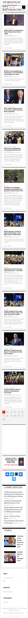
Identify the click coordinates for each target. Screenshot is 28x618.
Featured (11, 28)
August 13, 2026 (8, 35)
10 (15, 415)
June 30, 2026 (7, 236)
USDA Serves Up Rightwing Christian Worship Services (12, 149)
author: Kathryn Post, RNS (11, 76)
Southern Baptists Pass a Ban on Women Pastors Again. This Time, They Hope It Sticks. (13, 312)
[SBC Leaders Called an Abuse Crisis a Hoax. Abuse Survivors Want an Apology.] (14, 96)
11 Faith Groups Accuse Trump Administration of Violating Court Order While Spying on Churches (14, 494)
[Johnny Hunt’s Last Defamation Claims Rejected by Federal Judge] (14, 20)
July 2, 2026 (7, 192)
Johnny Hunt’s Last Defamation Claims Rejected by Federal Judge (13, 32)
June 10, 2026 (7, 355)
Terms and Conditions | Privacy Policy (14, 612)
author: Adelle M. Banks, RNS (12, 237)
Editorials (7, 387)
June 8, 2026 (7, 394)
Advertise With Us (8, 591)
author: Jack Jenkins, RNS (11, 193)
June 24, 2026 (7, 272)
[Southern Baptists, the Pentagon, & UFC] (10, 562)
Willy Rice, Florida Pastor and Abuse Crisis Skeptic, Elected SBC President (13, 352)
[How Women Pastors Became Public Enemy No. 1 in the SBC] (14, 257)
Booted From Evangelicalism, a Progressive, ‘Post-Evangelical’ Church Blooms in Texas (13, 72)
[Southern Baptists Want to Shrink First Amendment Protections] (14, 378)
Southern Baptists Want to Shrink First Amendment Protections (12, 391)
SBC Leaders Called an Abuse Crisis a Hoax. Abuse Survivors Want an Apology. (13, 110)
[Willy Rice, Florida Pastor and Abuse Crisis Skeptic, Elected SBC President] (14, 339)
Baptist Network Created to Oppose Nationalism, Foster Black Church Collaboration (12, 233)
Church (6, 28)
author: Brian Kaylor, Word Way (12, 152)
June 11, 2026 (7, 316)
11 (18, 415)
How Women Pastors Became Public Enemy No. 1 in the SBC (13, 269)
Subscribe (6, 602)
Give (4, 581)
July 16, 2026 (7, 151)
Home (4, 12)
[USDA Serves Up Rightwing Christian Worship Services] (14, 137)
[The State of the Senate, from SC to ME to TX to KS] (10, 546)
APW (5, 147)
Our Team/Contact (8, 577)
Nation (14, 147)
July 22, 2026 (7, 113)
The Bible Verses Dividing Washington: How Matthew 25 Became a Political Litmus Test (13, 189)
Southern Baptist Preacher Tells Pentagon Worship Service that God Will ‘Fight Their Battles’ (13, 509)
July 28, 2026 (7, 75)
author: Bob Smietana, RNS (11, 36)
